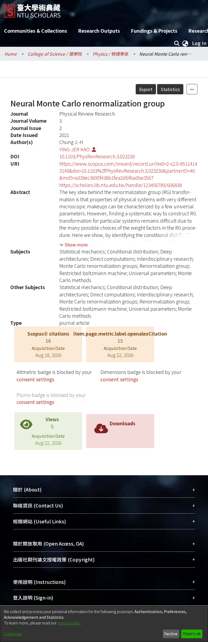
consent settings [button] (35, 379)
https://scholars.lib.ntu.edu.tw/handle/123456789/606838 (120, 185)
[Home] (32, 9)
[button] (73, 244)
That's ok (192, 633)
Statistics (170, 89)
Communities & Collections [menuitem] (35, 30)
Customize (13, 633)
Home (10, 54)
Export (145, 89)
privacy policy (68, 623)
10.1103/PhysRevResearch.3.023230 (97, 156)
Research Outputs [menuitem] (99, 30)
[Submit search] (176, 43)
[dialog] (104, 624)
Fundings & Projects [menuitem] (154, 30)
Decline (171, 633)
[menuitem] (185, 43)
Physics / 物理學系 (110, 54)
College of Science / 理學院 (55, 54)
